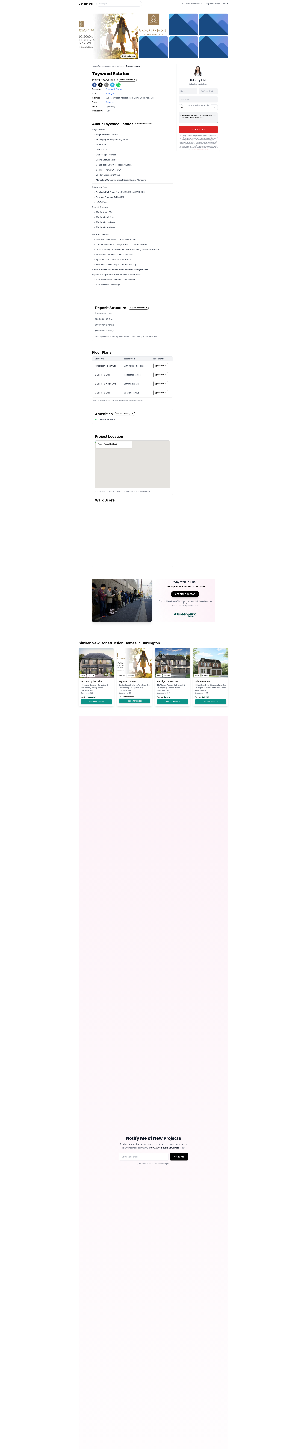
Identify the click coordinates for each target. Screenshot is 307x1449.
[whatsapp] (118, 84)
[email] (106, 84)
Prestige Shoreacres (167, 681)
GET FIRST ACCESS (185, 594)
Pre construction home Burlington (111, 66)
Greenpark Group (114, 89)
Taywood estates (133, 66)
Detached (110, 102)
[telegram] (112, 84)
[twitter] (100, 84)
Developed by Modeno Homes (168, 688)
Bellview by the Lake (91, 681)
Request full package (123, 414)
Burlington (110, 93)
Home (94, 66)
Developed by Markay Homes (92, 688)
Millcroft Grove (202, 681)
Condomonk (86, 3)
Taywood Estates (127, 681)
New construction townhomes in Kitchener (115, 279)
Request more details (144, 123)
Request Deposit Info (137, 308)
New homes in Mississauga (108, 284)
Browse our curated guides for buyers (185, 606)
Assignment (208, 4)
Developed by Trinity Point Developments (210, 688)
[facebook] (94, 84)
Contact (225, 4)
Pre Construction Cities (191, 4)
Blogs (217, 4)
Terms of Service (204, 149)
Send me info (198, 129)
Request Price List (96, 702)
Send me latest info (126, 80)
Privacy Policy (196, 149)
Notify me (179, 1156)
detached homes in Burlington (191, 601)
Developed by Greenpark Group (131, 688)
